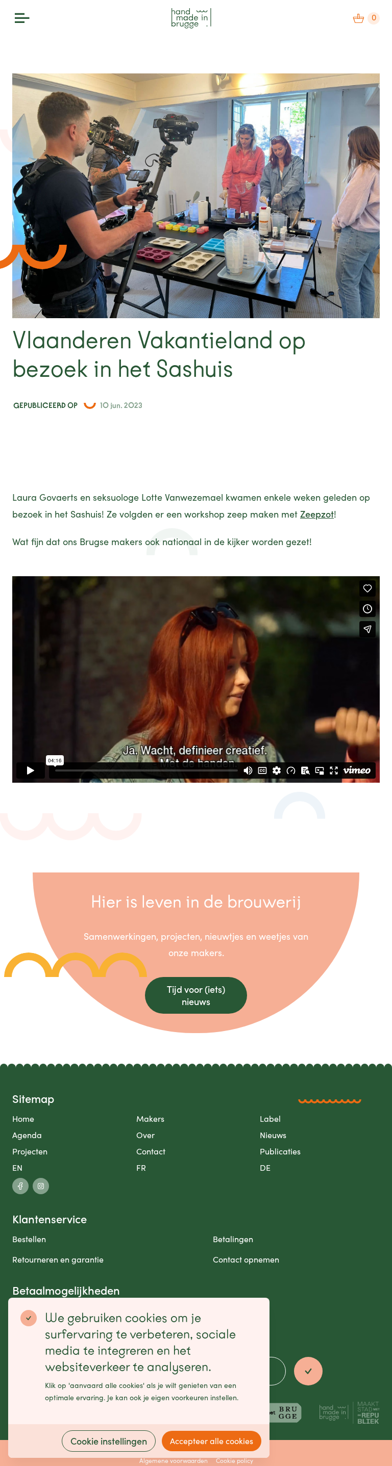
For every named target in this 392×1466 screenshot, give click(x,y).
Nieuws (273, 1134)
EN (17, 1167)
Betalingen (233, 1238)
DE (265, 1167)
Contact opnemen (246, 1259)
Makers (150, 1118)
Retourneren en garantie (58, 1259)
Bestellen (29, 1238)
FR (141, 1167)
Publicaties (280, 1151)
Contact (150, 1151)
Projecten (29, 1151)
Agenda (27, 1134)
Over (145, 1134)
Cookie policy (234, 1460)
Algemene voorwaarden (173, 1460)
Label (270, 1118)
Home (23, 1118)
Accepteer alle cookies (211, 1440)
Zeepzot (317, 513)
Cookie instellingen (108, 1440)
